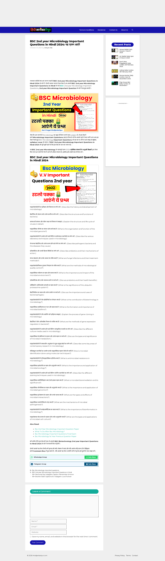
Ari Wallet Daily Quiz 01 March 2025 (126, 57)
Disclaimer (102, 30)
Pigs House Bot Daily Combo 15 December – (124, 83)
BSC (62, 86)
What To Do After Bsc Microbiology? (50, 431)
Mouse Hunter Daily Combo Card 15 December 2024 (126, 77)
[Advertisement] (82, 13)
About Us (124, 30)
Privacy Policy (120, 555)
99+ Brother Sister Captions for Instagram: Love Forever (52, 476)
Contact (135, 555)
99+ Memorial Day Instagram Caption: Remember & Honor (53, 474)
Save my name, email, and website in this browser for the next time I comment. (65, 537)
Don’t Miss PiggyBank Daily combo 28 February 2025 (126, 64)
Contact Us (113, 30)
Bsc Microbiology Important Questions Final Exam (55, 434)
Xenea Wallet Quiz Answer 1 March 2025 (125, 51)
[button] (132, 30)
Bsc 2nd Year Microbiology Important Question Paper (57, 429)
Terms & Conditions (86, 30)
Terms (128, 555)
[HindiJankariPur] (40, 30)
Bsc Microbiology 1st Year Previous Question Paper (55, 436)
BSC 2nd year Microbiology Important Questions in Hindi (52, 472)
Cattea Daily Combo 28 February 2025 (126, 71)
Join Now (92, 457)
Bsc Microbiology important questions (45, 470)
